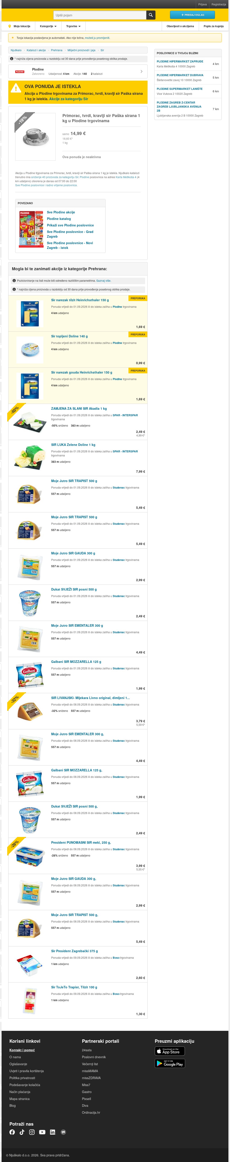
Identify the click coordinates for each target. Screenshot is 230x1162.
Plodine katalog (59, 218)
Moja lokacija (21, 26)
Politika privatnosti (22, 1078)
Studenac (119, 487)
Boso (116, 958)
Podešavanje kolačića (24, 1084)
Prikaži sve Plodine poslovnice (70, 225)
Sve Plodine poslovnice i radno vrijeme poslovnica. (46, 185)
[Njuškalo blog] (63, 1132)
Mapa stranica (19, 1098)
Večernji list (90, 1064)
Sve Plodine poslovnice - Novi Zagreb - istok (70, 245)
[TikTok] (22, 1132)
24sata (87, 1050)
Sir (102, 50)
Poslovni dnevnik (94, 1057)
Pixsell (86, 1098)
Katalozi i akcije (36, 50)
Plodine (84, 177)
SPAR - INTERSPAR (125, 415)
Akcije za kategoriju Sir (68, 98)
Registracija (219, 4)
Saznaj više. (103, 280)
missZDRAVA (91, 1078)
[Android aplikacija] (170, 1063)
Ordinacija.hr (91, 1112)
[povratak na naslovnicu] (23, 13)
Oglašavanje (18, 1064)
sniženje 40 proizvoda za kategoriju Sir (54, 177)
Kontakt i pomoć (22, 1050)
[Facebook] (12, 1132)
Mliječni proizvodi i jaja (81, 50)
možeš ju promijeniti (97, 38)
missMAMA (90, 1071)
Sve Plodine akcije (61, 212)
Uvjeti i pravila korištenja (26, 1071)
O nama (15, 1057)
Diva (85, 1105)
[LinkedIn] (53, 1132)
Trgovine (71, 26)
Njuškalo (16, 50)
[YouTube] (42, 1132)
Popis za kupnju (214, 26)
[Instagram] (32, 1132)
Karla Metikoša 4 (126, 177)
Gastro (87, 1091)
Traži (150, 15)
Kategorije (46, 26)
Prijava (202, 4)
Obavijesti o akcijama (180, 26)
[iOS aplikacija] (170, 1051)
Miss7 (86, 1084)
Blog (12, 1105)
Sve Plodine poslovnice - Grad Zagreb (70, 234)
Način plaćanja (19, 1091)
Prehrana (56, 50)
